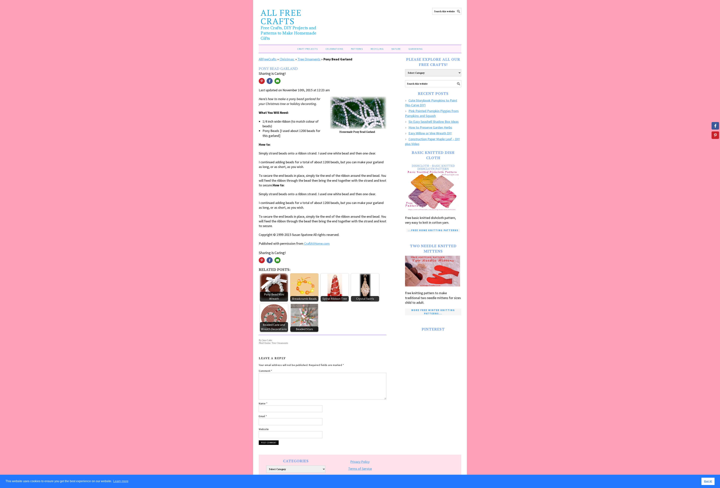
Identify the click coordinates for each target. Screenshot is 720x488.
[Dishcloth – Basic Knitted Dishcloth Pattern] (433, 191)
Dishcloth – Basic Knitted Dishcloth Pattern (433, 167)
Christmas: (287, 59)
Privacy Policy (360, 462)
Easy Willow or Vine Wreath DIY (430, 133)
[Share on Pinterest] (262, 81)
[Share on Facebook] (270, 81)
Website (264, 429)
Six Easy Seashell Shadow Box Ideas (434, 121)
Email (263, 416)
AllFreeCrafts (268, 59)
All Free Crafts (281, 17)
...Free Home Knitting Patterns (433, 230)
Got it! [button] (708, 481)
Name (263, 403)
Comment (265, 371)
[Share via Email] (277, 81)
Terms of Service (360, 468)
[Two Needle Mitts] (433, 271)
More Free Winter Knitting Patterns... (433, 312)
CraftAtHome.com (317, 243)
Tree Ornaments (309, 59)
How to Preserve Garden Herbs (430, 127)
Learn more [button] (120, 481)
